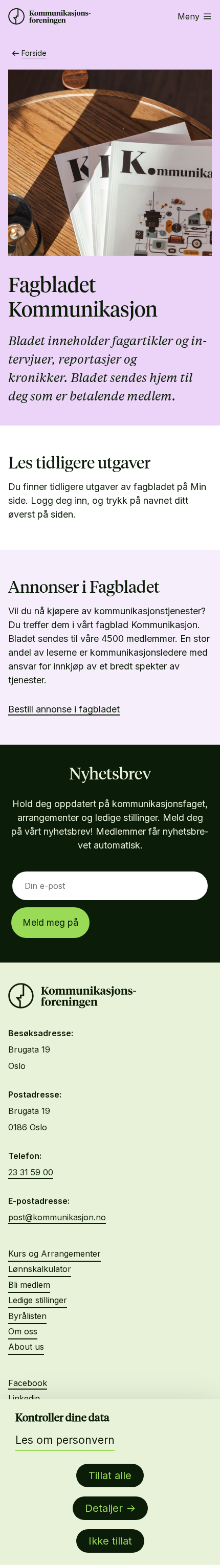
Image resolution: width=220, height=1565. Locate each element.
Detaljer (104, 1508)
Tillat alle (110, 1475)
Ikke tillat (110, 1541)
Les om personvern (65, 1440)
